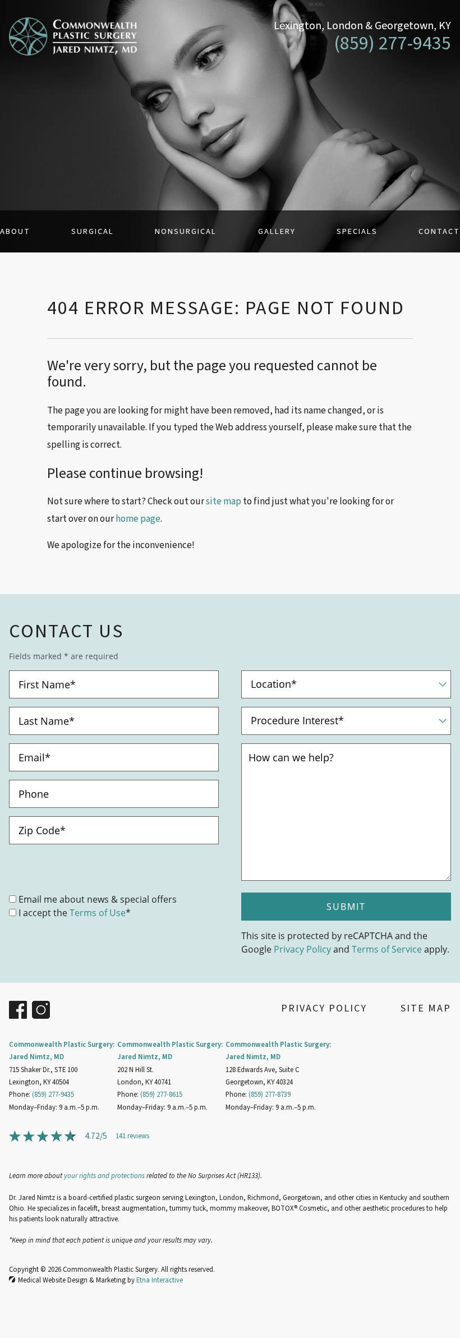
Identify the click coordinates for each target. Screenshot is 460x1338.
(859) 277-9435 (53, 1094)
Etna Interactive (159, 1280)
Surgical (92, 231)
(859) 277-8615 (161, 1094)
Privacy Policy (302, 949)
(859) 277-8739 (270, 1094)
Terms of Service (387, 949)
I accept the (43, 912)
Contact (439, 231)
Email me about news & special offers (98, 899)
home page (138, 519)
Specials (357, 231)
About (15, 231)
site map (223, 501)
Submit (346, 906)
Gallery (277, 231)
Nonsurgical (186, 231)
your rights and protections (104, 1176)
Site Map (426, 1008)
